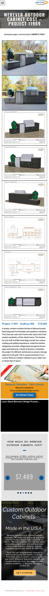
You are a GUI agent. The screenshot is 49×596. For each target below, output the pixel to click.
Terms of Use (40, 591)
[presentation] (18, 493)
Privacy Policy (30, 591)
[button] (2, 2)
